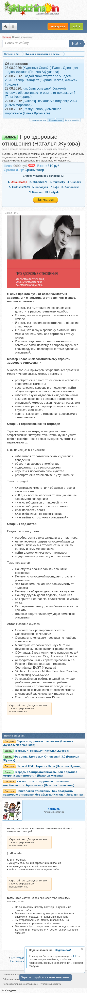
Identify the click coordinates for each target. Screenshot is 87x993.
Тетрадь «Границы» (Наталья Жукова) (41, 750)
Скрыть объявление (82, 949)
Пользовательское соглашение (20, 984)
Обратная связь (11, 979)
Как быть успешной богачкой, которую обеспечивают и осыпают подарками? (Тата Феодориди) (40, 92)
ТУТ (75, 956)
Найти (76, 43)
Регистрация (58, 26)
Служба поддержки (22, 37)
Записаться (45, 199)
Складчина (10, 990)
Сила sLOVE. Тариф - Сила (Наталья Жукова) (49, 766)
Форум (5, 26)
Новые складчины (38, 120)
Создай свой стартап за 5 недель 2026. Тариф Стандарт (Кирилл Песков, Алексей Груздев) (41, 80)
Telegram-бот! (62, 950)
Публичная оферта (50, 984)
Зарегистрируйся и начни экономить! (45, 977)
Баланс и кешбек (72, 120)
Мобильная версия (14, 974)
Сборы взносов (55, 120)
